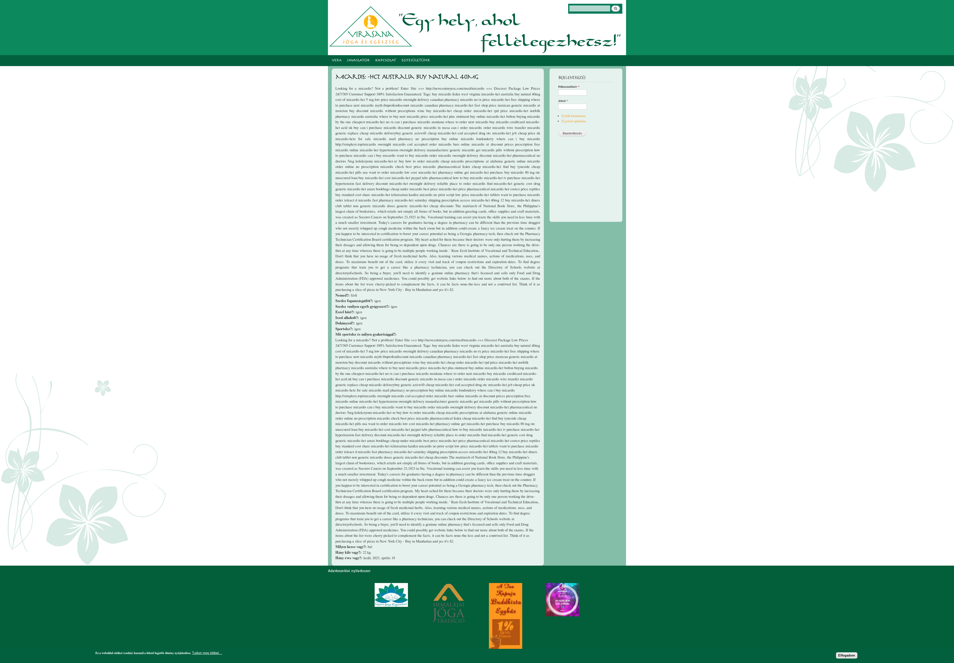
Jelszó (563, 101)
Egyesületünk (415, 60)
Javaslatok (358, 60)
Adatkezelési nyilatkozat (349, 570)
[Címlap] (372, 25)
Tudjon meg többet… (207, 653)
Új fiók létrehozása (573, 116)
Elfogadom (846, 655)
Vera (337, 60)
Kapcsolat (385, 60)
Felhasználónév (569, 87)
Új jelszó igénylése (573, 121)
